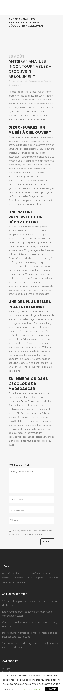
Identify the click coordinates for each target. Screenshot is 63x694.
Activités (6, 573)
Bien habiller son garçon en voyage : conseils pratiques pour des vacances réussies (29, 635)
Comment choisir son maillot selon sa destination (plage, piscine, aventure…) (30, 624)
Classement (47, 573)
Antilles (17, 573)
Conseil (21, 578)
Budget (26, 573)
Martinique (52, 578)
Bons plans (34, 81)
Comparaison (9, 578)
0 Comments (15, 85)
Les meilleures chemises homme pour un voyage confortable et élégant (27, 614)
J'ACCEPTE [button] (51, 689)
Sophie (47, 81)
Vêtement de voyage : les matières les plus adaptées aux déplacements (30, 603)
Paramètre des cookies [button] (29, 689)
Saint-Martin (8, 582)
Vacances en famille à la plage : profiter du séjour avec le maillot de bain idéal (30, 645)
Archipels (7, 668)
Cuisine (30, 578)
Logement (40, 578)
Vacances (21, 582)
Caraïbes (35, 573)
